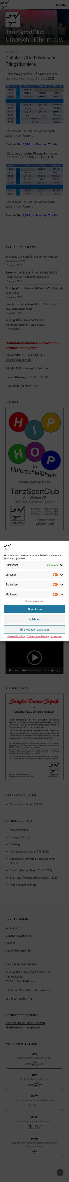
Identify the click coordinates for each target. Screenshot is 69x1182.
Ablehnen (34, 619)
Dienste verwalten (34, 600)
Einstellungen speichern (34, 629)
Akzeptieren (34, 609)
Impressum (56, 636)
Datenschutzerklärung (38, 636)
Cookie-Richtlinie (16, 636)
